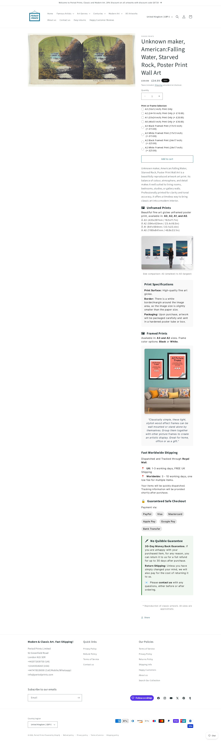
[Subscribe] (78, 697)
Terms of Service (91, 659)
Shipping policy (112, 735)
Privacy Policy (89, 648)
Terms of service (97, 735)
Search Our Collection (149, 680)
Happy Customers (147, 670)
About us (143, 675)
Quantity (145, 90)
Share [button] (147, 617)
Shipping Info (145, 664)
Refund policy (68, 735)
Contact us (88, 664)
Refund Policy (90, 654)
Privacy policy (82, 735)
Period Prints (39, 735)
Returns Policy (146, 659)
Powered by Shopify (52, 735)
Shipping (158, 85)
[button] (65, 13)
